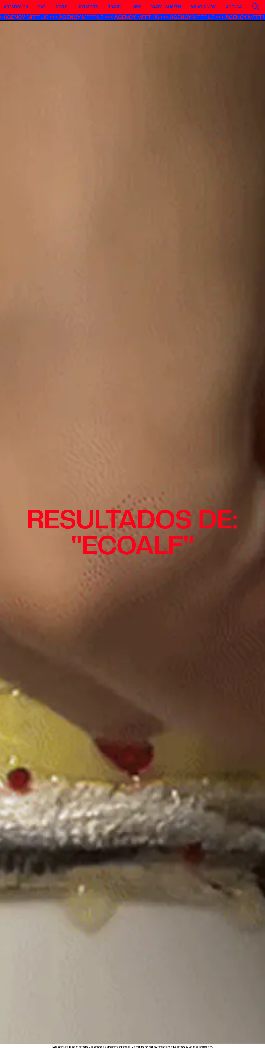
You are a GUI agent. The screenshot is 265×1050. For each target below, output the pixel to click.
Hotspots (87, 6)
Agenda (234, 6)
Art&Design (16, 6)
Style (61, 6)
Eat (41, 6)
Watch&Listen (166, 6)
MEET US (53, 17)
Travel (115, 6)
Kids (137, 6)
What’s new (203, 6)
